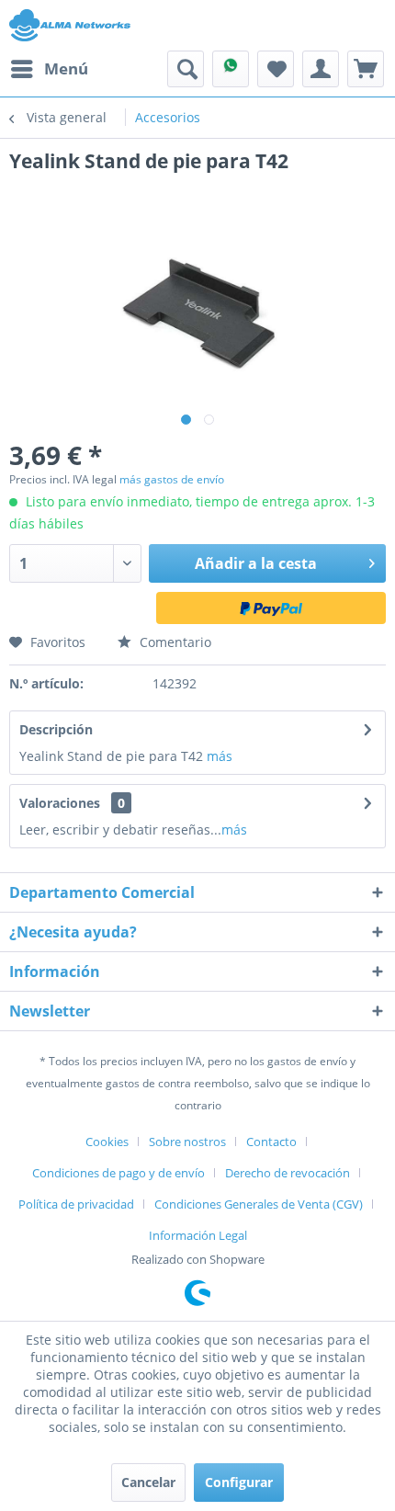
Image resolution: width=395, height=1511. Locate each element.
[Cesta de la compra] (365, 69)
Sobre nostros (187, 1141)
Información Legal (198, 1235)
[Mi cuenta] (320, 69)
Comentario (173, 642)
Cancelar (148, 1482)
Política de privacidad (76, 1204)
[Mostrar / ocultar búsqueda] (185, 69)
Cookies (107, 1141)
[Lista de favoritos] (275, 69)
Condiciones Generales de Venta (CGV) (258, 1204)
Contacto (271, 1141)
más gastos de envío (171, 479)
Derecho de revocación (287, 1172)
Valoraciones (59, 803)
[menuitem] (48, 69)
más (219, 756)
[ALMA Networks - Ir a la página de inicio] (69, 25)
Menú (66, 68)
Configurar (239, 1482)
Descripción (56, 729)
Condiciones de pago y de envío (118, 1172)
